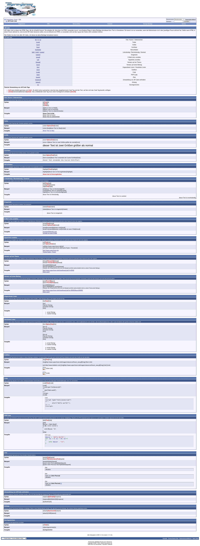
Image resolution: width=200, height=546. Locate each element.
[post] (38, 65)
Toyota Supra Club (173, 538)
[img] (38, 70)
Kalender (110, 23)
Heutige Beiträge (147, 23)
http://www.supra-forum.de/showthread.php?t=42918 (58, 270)
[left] (33, 52)
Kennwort (168, 21)
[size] (38, 45)
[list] (38, 67)
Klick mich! (46, 272)
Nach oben (196, 538)
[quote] (38, 77)
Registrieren (21, 23)
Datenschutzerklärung (185, 538)
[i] (38, 40)
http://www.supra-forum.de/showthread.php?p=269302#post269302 (63, 290)
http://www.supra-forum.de (51, 250)
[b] (36, 40)
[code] (38, 72)
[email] (38, 57)
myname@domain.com (50, 231)
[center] (42, 52)
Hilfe (20, 19)
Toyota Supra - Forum (11, 19)
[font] (38, 47)
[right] (37, 52)
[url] (38, 60)
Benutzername (170, 19)
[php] (38, 75)
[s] (38, 85)
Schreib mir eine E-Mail (50, 233)
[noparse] (38, 80)
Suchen (184, 23)
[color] (38, 42)
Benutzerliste (76, 23)
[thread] (38, 62)
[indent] (38, 55)
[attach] (38, 82)
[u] (40, 40)
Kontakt (165, 538)
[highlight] (38, 50)
